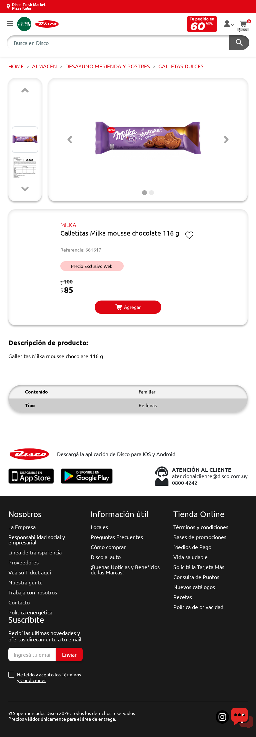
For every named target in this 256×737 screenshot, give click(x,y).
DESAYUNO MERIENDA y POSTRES (107, 66)
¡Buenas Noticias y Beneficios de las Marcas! (125, 569)
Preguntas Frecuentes (117, 536)
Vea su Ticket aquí (29, 572)
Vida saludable (190, 556)
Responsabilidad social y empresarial (36, 539)
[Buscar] (239, 42)
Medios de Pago (192, 546)
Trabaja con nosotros (32, 592)
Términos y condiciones (200, 526)
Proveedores (23, 562)
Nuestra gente (25, 582)
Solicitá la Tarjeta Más (198, 566)
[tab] (144, 192)
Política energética (30, 612)
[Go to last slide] (69, 140)
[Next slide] (25, 189)
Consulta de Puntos (196, 576)
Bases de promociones (199, 536)
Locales (99, 526)
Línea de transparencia (35, 552)
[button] (10, 23)
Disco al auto (106, 556)
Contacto (19, 602)
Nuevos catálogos (194, 586)
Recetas (182, 596)
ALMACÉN (44, 66)
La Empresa (22, 526)
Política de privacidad (198, 606)
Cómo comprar (108, 546)
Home (16, 66)
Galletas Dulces (181, 66)
